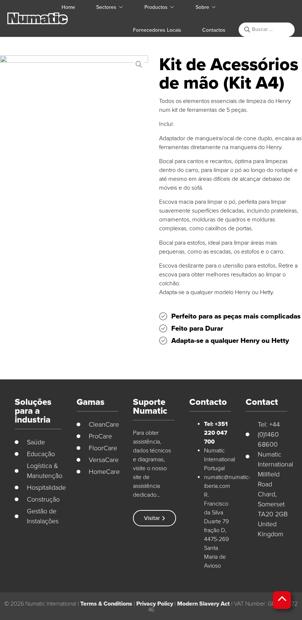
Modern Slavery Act (203, 603)
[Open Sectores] (120, 7)
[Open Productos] (172, 7)
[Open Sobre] (213, 7)
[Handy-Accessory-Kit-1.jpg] (74, 129)
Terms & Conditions (106, 603)
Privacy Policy (154, 603)
